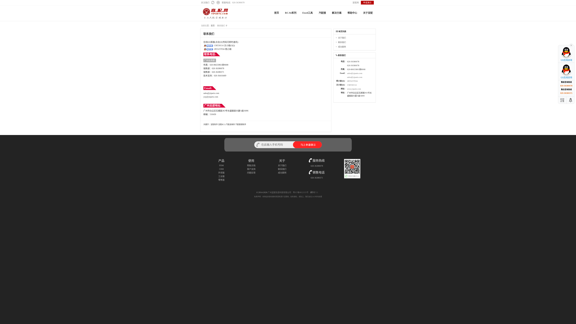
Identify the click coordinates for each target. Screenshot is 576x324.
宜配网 (355, 3)
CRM (221, 169)
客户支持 (251, 169)
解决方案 (337, 13)
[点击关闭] (571, 45)
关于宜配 (368, 13)
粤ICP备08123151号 (301, 192)
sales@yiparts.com (354, 73)
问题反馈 (251, 173)
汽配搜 (322, 13)
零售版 (221, 180)
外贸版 (221, 173)
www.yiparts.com (354, 89)
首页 (276, 13)
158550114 (352, 85)
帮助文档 (251, 165)
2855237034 (352, 81)
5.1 (317, 192)
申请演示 (367, 3)
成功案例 (342, 47)
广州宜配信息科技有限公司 (279, 192)
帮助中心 (352, 13)
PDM (221, 165)
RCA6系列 (290, 13)
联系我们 (342, 42)
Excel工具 (307, 13)
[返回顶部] (571, 100)
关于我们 (342, 38)
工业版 (221, 176)
